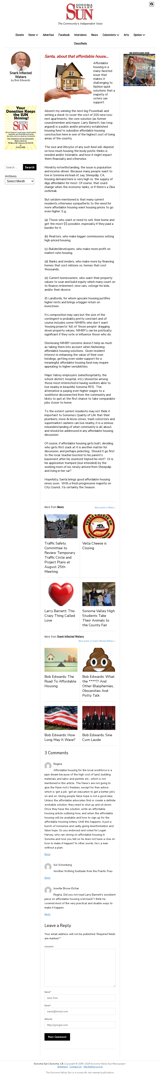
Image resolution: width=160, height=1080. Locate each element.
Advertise (48, 35)
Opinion (138, 35)
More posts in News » (105, 507)
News (94, 35)
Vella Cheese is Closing (94, 545)
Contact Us (75, 1066)
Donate (20, 35)
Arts (126, 35)
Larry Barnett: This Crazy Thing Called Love (59, 616)
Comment (48, 946)
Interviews (80, 35)
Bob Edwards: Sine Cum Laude (97, 737)
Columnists (109, 35)
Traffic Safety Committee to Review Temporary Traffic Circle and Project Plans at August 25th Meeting (59, 557)
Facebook (64, 35)
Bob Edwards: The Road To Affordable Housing (60, 681)
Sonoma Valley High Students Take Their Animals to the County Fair (98, 618)
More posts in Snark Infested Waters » (97, 641)
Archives (11, 176)
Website (48, 1019)
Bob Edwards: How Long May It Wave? (59, 737)
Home (31, 35)
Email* (47, 1005)
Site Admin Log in (93, 1066)
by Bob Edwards (21, 76)
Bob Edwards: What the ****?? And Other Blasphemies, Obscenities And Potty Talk (98, 686)
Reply (47, 854)
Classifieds (80, 43)
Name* (47, 992)
